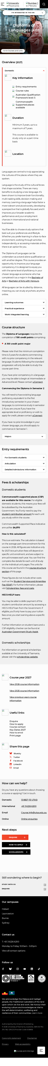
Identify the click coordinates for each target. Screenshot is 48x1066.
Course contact (18, 727)
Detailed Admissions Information (20, 469)
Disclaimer (32, 1038)
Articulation (10, 463)
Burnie (5, 918)
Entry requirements (26, 86)
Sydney (5, 923)
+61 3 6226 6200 (28, 806)
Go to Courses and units (13, 51)
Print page (15, 735)
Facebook (18, 761)
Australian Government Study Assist (20, 632)
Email (16, 768)
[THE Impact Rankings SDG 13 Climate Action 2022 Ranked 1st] (13, 979)
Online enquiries (29, 819)
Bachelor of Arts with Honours (24, 281)
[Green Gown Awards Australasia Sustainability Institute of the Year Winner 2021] (42, 979)
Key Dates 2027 (18, 730)
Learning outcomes (14, 302)
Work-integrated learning (17, 314)
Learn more (37, 1013)
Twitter (16, 757)
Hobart (5, 909)
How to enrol (16, 732)
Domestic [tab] (9, 70)
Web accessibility (22, 1044)
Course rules (22, 91)
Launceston (8, 913)
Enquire (14, 721)
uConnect (38, 382)
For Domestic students (16, 457)
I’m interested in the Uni (23, 13)
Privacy (5, 1044)
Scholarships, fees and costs (20, 588)
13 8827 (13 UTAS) (29, 800)
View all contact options (13, 951)
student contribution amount (17, 514)
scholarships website (27, 657)
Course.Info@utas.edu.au (34, 812)
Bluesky (17, 753)
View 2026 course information (24, 684)
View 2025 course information (24, 691)
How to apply (16, 724)
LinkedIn (17, 764)
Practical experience (14, 308)
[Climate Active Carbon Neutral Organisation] (31, 979)
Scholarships (16, 852)
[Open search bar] (44, 4)
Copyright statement (11, 1038)
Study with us (9, 884)
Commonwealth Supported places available (25, 105)
